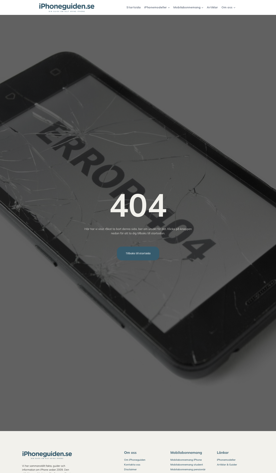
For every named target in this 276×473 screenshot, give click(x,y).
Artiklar (212, 7)
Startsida (133, 7)
